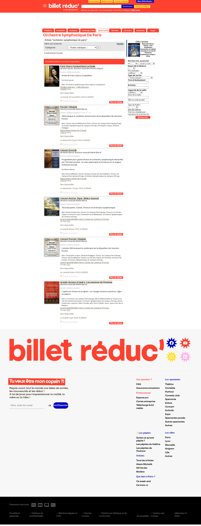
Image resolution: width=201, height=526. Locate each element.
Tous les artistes (145, 461)
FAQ (138, 384)
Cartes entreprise (145, 402)
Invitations (94, 1)
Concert (169, 407)
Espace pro (142, 398)
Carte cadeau (121, 1)
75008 (63, 89)
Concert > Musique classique (70, 72)
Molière (140, 472)
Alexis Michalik (144, 464)
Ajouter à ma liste (69, 101)
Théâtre (169, 384)
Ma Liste (136, 10)
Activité (169, 411)
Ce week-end (143, 481)
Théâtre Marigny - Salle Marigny (74, 87)
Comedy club (172, 396)
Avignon (169, 449)
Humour (169, 392)
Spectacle (170, 399)
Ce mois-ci (142, 485)
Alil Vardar (141, 468)
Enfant (168, 403)
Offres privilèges (142, 6)
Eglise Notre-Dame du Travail (73, 130)
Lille (167, 453)
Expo (168, 414)
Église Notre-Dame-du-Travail (73, 178)
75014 (63, 132)
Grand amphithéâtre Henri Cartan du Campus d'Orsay (84, 219)
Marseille (170, 445)
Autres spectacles (175, 422)
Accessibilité (143, 516)
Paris (168, 438)
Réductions (107, 1)
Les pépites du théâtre (148, 444)
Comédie (170, 388)
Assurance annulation (148, 388)
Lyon (167, 441)
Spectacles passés (175, 418)
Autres (168, 426)
